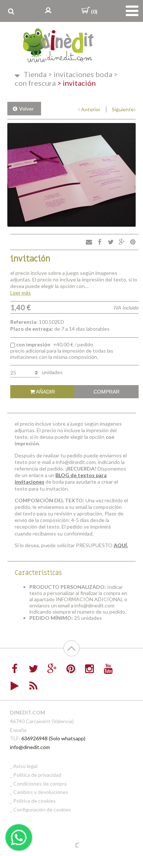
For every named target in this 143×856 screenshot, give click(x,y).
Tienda (35, 74)
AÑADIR (45, 392)
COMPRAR (107, 392)
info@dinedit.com (30, 747)
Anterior (90, 109)
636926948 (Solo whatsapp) (53, 738)
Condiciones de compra (40, 783)
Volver (26, 108)
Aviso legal (25, 766)
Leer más (20, 292)
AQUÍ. (121, 545)
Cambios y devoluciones (40, 792)
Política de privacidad (37, 775)
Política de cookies (34, 801)
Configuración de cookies (42, 809)
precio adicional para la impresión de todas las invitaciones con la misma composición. (61, 350)
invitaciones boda (80, 74)
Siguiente (123, 109)
